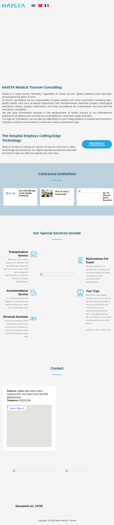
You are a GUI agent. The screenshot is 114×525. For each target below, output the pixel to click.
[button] (109, 5)
